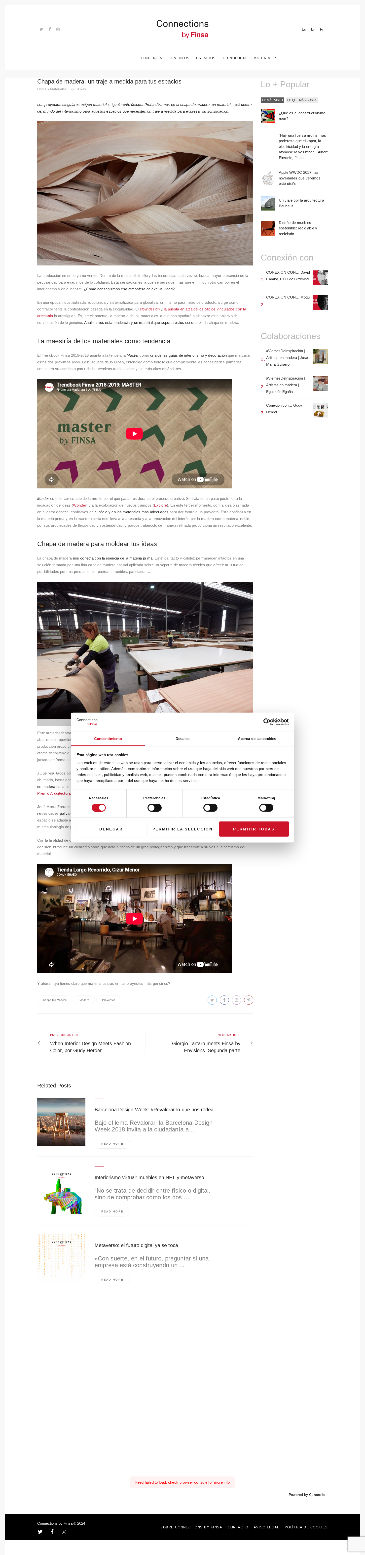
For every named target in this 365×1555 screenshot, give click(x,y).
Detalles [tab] (183, 738)
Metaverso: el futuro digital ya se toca (136, 1245)
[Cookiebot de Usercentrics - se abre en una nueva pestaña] (267, 722)
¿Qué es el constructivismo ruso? (302, 116)
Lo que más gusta (301, 100)
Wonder (79, 505)
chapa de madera (55, 999)
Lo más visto (272, 100)
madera (84, 999)
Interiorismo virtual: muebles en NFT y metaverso (149, 1177)
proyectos (108, 999)
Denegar (111, 829)
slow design (150, 309)
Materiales (58, 89)
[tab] (272, 100)
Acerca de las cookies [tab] (257, 738)
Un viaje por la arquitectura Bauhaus (301, 203)
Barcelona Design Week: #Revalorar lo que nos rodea (154, 1109)
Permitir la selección (182, 829)
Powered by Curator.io (307, 1495)
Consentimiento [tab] (108, 738)
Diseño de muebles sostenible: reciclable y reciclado (298, 228)
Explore (160, 505)
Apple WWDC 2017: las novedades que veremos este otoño (300, 178)
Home (42, 89)
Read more (112, 1143)
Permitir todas (253, 829)
